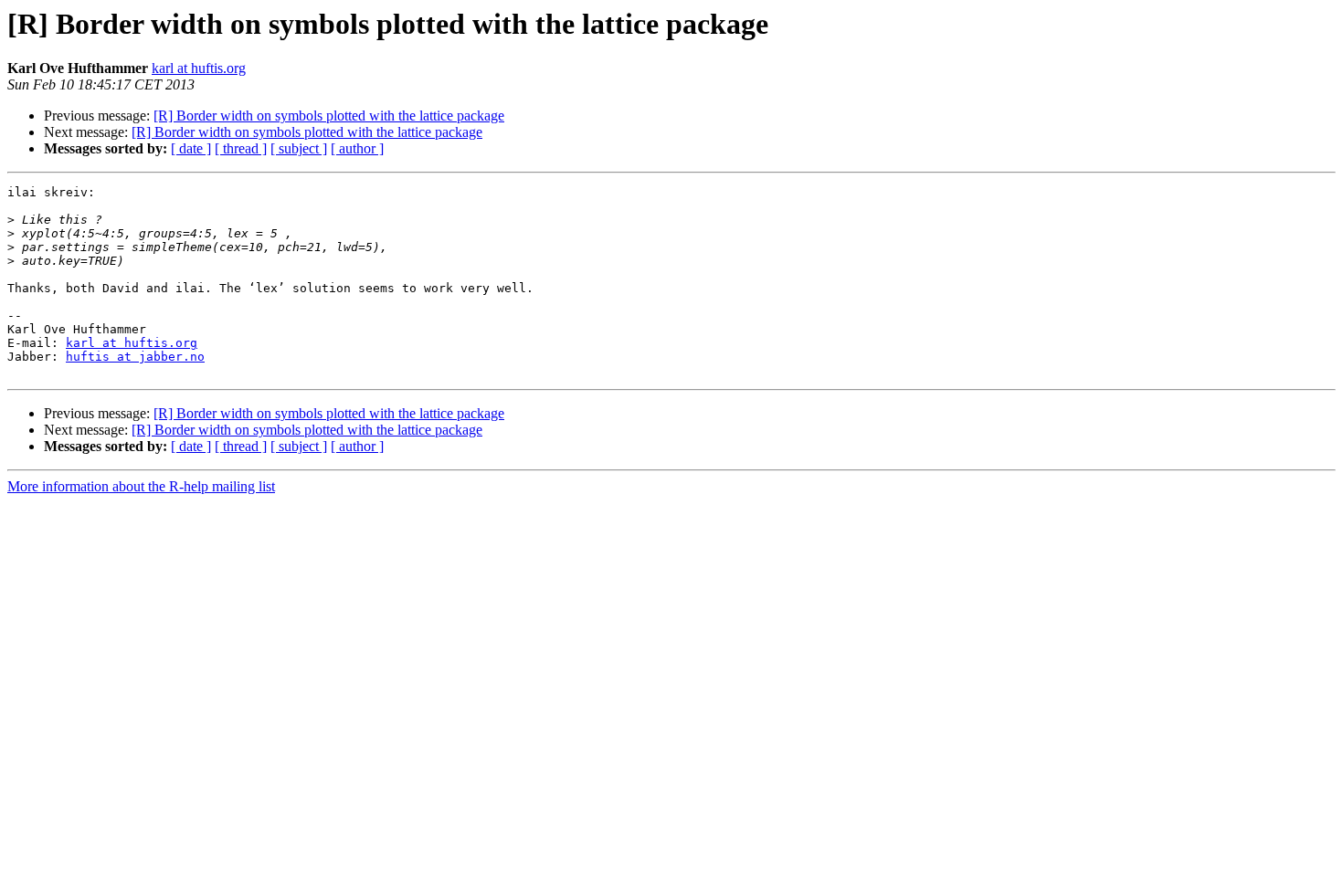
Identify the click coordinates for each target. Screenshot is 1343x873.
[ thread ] (241, 148)
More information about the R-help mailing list (141, 486)
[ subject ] (298, 148)
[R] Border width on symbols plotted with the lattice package (328, 115)
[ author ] (357, 148)
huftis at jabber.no (135, 356)
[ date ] (191, 148)
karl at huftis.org (199, 68)
